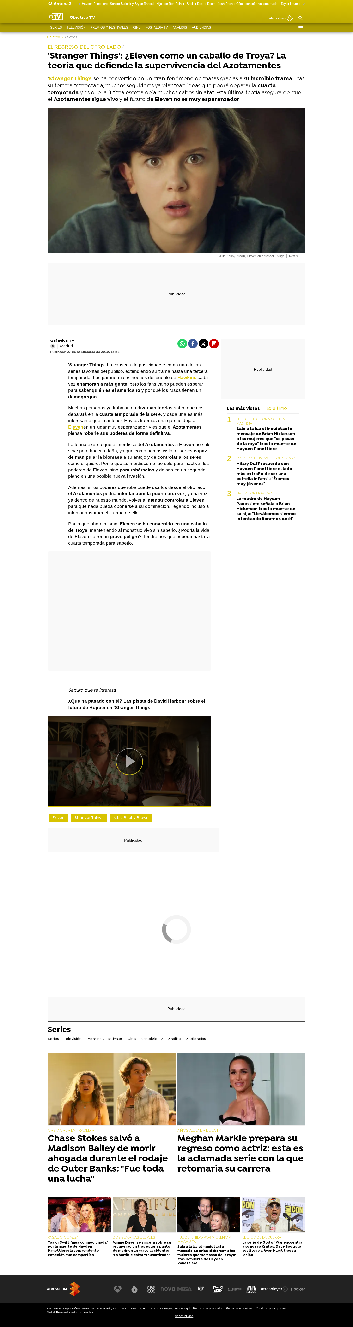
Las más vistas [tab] (243, 408)
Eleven (75, 426)
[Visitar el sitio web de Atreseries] (201, 1289)
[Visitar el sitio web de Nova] (168, 1289)
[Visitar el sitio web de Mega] (184, 1289)
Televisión (76, 27)
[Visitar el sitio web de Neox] (151, 1289)
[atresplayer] (279, 18)
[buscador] (300, 18)
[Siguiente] (302, 4)
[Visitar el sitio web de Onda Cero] (218, 1289)
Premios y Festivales (109, 27)
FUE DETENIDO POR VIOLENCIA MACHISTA (204, 1239)
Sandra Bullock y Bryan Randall (132, 4)
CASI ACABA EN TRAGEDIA (71, 1130)
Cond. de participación (271, 1308)
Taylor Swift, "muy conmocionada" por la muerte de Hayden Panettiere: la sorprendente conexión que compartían (78, 1249)
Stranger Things (89, 818)
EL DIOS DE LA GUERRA (261, 1237)
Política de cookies (239, 1308)
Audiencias (201, 27)
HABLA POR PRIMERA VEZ (257, 494)
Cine (136, 27)
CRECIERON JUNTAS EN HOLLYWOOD (266, 459)
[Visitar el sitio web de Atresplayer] (274, 1289)
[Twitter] (52, 346)
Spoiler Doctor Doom (201, 4)
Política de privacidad (208, 1308)
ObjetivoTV (55, 37)
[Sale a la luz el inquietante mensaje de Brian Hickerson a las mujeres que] (208, 1215)
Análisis (180, 27)
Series (56, 27)
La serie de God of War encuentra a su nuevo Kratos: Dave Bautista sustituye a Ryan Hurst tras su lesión (272, 1249)
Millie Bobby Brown (131, 818)
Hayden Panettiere (95, 4)
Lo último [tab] (277, 408)
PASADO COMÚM (63, 1237)
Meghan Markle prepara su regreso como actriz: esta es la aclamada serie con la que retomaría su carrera (240, 1154)
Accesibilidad (184, 1316)
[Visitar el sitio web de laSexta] (134, 1289)
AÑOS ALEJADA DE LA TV (199, 1130)
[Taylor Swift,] (79, 1215)
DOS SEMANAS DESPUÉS (134, 1237)
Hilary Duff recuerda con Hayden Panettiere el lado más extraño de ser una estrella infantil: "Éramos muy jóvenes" (264, 473)
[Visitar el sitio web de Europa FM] (234, 1289)
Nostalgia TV (156, 27)
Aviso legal (182, 1308)
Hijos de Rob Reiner (170, 4)
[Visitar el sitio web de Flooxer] (298, 1289)
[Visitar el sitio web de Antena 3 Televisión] (117, 1289)
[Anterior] (78, 4)
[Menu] (300, 27)
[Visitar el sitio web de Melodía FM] (251, 1289)
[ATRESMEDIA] (63, 1289)
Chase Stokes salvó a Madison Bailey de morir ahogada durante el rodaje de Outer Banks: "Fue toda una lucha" (108, 1159)
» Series (71, 37)
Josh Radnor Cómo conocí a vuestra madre (248, 4)
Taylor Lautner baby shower (300, 4)
